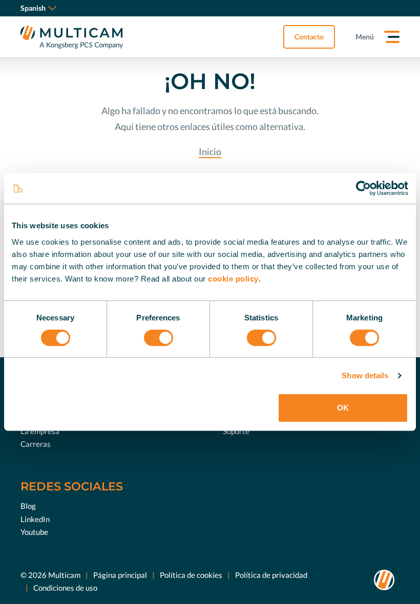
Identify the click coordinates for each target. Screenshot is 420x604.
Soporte (236, 431)
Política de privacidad (271, 574)
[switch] (158, 338)
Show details (365, 375)
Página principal (120, 574)
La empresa (39, 431)
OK (343, 407)
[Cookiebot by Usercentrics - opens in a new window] (363, 188)
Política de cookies (191, 574)
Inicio (210, 151)
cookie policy (233, 278)
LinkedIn (35, 519)
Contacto (309, 36)
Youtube (34, 531)
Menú (364, 36)
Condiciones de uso (65, 587)
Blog (28, 505)
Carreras (35, 443)
